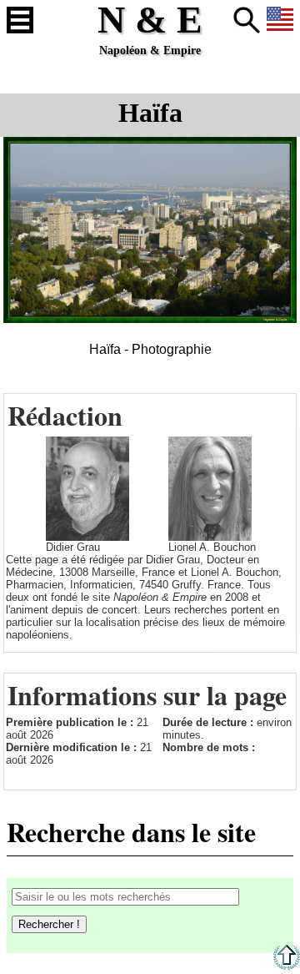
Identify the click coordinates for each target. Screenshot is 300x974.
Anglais (280, 20)
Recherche (246, 20)
